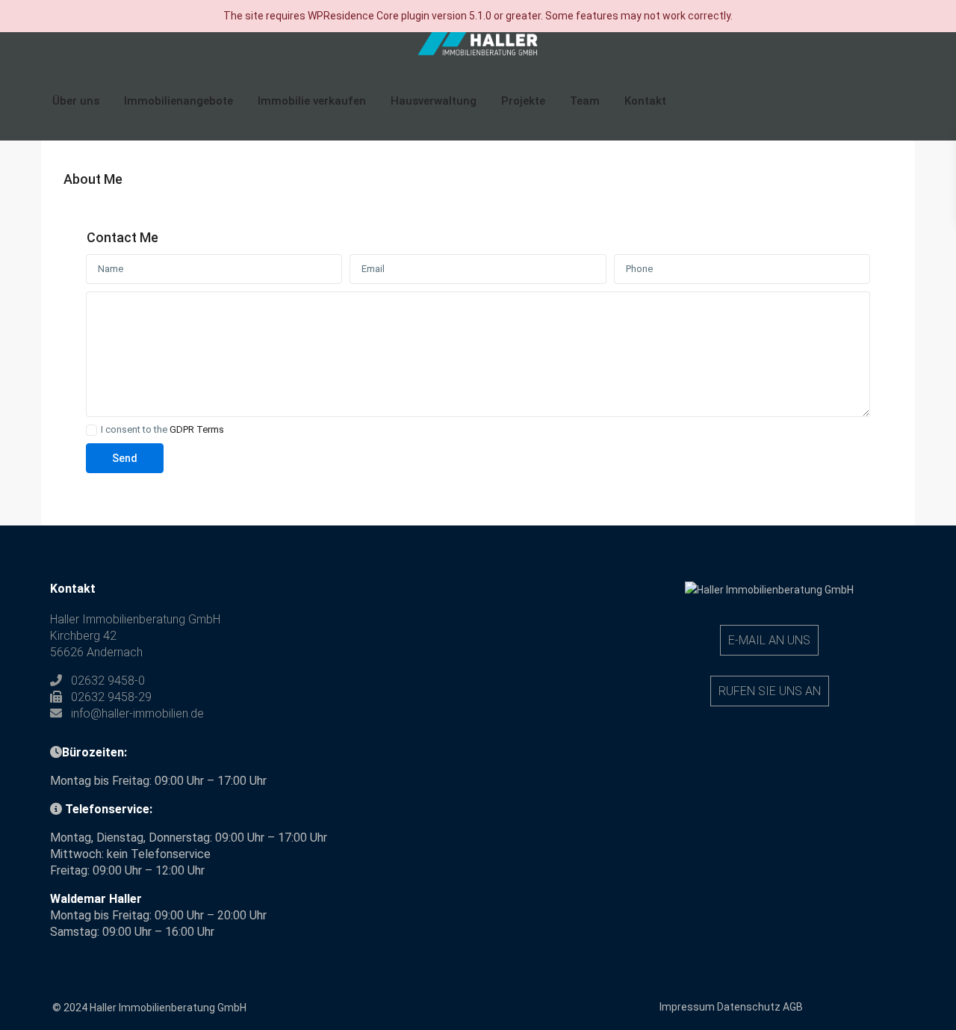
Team (585, 101)
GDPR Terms (197, 429)
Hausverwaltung (434, 101)
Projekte (523, 101)
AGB (793, 1007)
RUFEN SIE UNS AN (769, 691)
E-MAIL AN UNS (769, 640)
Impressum (687, 1007)
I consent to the (162, 430)
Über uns (75, 101)
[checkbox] (91, 430)
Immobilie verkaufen (312, 101)
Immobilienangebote (178, 101)
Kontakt (645, 101)
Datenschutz (748, 1007)
